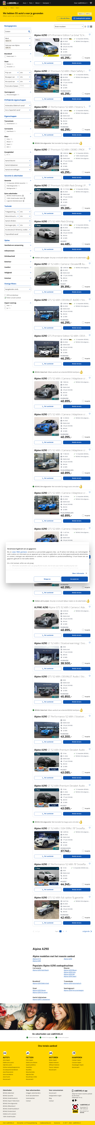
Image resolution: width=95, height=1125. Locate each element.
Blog (50, 1098)
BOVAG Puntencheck (9, 1111)
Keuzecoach (6, 1079)
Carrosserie (8, 129)
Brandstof (8, 54)
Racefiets (29, 1070)
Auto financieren (8, 1072)
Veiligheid (8, 273)
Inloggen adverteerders (33, 1093)
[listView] (88, 26)
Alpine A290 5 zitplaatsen (41, 999)
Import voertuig (10, 303)
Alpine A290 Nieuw (39, 990)
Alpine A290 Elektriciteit (41, 983)
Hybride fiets (30, 1074)
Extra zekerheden (10, 194)
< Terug (5, 8)
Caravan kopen (76, 1062)
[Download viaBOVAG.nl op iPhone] (73, 1100)
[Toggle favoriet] (89, 34)
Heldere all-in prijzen (9, 1114)
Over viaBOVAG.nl (8, 1123)
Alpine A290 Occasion (40, 992)
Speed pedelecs (31, 1065)
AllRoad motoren (54, 1065)
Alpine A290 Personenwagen (74, 990)
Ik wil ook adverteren (32, 1095)
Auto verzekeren (8, 1074)
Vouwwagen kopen (78, 1065)
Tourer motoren (54, 1067)
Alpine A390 (37, 961)
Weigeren (47, 579)
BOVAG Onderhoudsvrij (10, 1098)
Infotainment (9, 251)
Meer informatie (78, 573)
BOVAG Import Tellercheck (11, 1101)
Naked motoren (54, 1062)
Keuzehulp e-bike (31, 1077)
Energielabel (9, 152)
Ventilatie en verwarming (13, 245)
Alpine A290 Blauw (70, 970)
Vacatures (57, 1123)
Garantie (7, 181)
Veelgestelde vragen (55, 1095)
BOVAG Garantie (8, 1095)
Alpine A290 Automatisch (72, 983)
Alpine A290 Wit (69, 974)
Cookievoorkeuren (45, 1123)
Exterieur (7, 262)
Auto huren (6, 1077)
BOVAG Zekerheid (8, 1093)
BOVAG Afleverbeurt (9, 1106)
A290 (87, 14)
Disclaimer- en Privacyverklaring (27, 1123)
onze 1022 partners (19, 552)
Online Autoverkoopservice (11, 1067)
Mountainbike (30, 1072)
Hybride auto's (7, 1065)
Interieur (7, 278)
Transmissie (8, 121)
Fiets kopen (29, 1060)
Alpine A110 (37, 959)
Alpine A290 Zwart (70, 976)
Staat (6, 61)
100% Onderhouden (9, 1116)
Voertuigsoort (9, 92)
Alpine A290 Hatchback (41, 970)
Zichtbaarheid (9, 256)
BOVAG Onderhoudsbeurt (11, 1109)
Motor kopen (53, 1060)
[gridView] (91, 26)
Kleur (6, 136)
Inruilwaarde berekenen (10, 1070)
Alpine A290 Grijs (70, 972)
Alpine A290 (68, 959)
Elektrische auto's (8, 1062)
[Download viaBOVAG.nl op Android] (76, 1100)
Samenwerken (30, 1098)
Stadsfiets (29, 1067)
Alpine (80, 14)
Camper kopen (76, 1060)
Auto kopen (6, 1060)
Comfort (7, 267)
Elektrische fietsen (31, 1062)
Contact (28, 1101)
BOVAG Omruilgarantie (10, 1103)
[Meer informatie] (23, 196)
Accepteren (74, 579)
